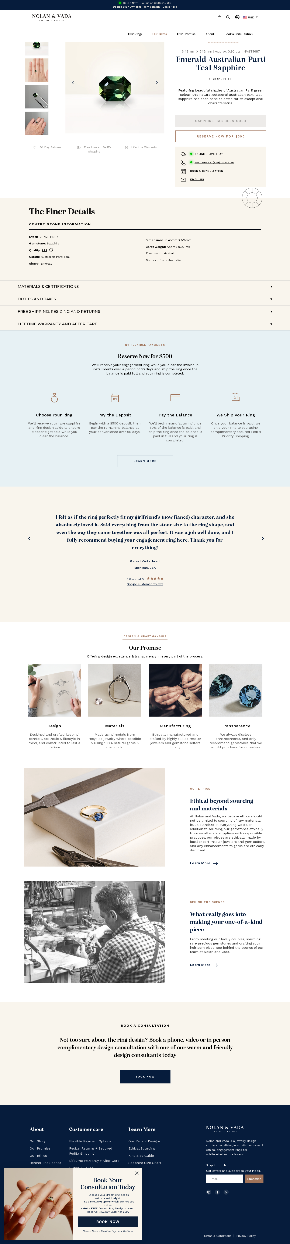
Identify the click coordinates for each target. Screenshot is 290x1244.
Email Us (197, 179)
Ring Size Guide (141, 1156)
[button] (226, 18)
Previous (28, 539)
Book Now (145, 1076)
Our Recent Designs (144, 1141)
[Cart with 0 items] (219, 17)
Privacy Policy (246, 1235)
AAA (47, 250)
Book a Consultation (238, 34)
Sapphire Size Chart (144, 1163)
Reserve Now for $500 (221, 136)
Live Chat (208, 154)
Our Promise (186, 34)
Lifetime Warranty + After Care (94, 1161)
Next (262, 539)
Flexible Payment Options (90, 1141)
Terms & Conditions (217, 1235)
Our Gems (159, 34)
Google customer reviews (145, 584)
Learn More (145, 461)
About (210, 34)
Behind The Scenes (45, 1163)
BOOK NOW (108, 1221)
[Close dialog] (137, 1173)
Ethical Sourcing (141, 1148)
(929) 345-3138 (214, 162)
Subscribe (254, 1178)
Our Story (37, 1141)
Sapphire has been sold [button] (220, 121)
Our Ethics (38, 1156)
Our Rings (135, 34)
